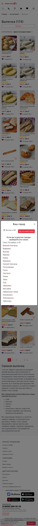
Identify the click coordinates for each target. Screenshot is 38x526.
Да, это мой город (26, 231)
